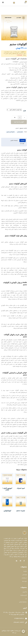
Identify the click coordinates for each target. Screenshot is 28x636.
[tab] (22, 140)
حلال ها (25, 571)
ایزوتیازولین (7, 510)
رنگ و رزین (25, 592)
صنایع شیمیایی (20, 132)
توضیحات (22, 140)
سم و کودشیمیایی (23, 602)
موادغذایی (24, 575)
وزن (24, 110)
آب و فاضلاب (24, 578)
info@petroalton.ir (19, 618)
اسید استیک (21, 488)
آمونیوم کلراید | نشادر (7, 489)
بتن (26, 599)
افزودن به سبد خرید (19, 122)
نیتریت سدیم (20, 510)
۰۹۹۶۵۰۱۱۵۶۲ (19, 55)
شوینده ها (24, 581)
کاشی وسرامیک (23, 595)
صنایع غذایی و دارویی (11, 132)
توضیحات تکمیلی (14, 140)
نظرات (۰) (22, 143)
